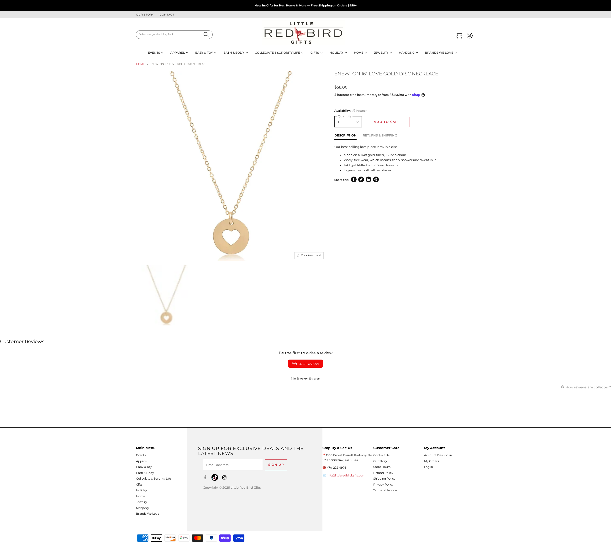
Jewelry (381, 52)
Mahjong (407, 52)
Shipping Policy (384, 478)
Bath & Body (234, 52)
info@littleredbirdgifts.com (346, 475)
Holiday (337, 52)
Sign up (276, 464)
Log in (428, 467)
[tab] (345, 136)
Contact (167, 14)
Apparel (177, 52)
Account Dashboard (438, 455)
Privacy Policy (383, 484)
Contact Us (381, 455)
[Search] (206, 34)
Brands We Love (439, 52)
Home (359, 52)
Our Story (145, 14)
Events (154, 52)
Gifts (315, 52)
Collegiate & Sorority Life (278, 52)
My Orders (431, 461)
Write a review (305, 363)
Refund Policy (383, 473)
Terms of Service (385, 490)
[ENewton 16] (166, 295)
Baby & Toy (204, 52)
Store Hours (381, 467)
